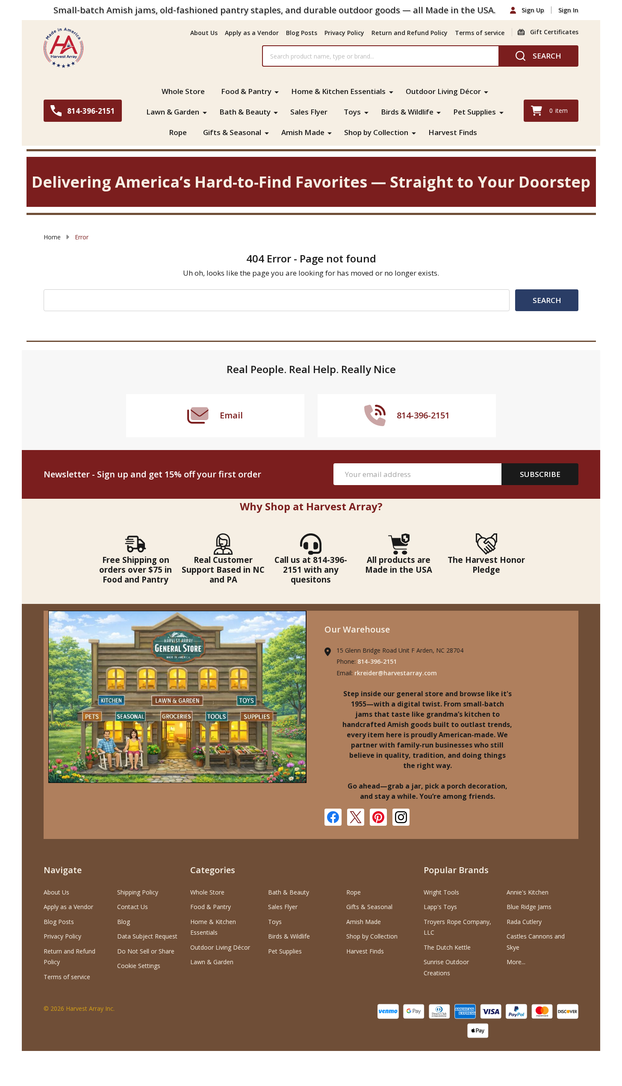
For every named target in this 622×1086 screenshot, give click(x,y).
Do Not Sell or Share (145, 951)
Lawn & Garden (172, 112)
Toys (352, 112)
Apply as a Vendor (252, 33)
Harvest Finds (452, 132)
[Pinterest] (378, 817)
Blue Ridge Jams (529, 907)
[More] (276, 91)
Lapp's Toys (440, 907)
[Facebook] (333, 817)
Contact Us (132, 907)
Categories (212, 870)
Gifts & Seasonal (232, 132)
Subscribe (540, 474)
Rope (178, 132)
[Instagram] (401, 817)
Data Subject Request (147, 936)
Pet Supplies (474, 112)
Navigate (63, 870)
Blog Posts (301, 33)
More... (516, 962)
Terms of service (479, 33)
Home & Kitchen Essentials (338, 91)
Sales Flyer (308, 112)
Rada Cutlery (524, 922)
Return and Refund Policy (409, 33)
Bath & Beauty (245, 112)
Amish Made (302, 132)
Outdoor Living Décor (443, 91)
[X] (355, 817)
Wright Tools (441, 892)
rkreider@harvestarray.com (395, 673)
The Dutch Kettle (447, 947)
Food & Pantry (246, 91)
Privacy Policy (344, 33)
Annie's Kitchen (527, 892)
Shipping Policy (137, 892)
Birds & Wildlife (407, 112)
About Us (204, 33)
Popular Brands (456, 870)
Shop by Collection (376, 132)
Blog (123, 922)
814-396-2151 (377, 661)
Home (52, 237)
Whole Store (183, 91)
